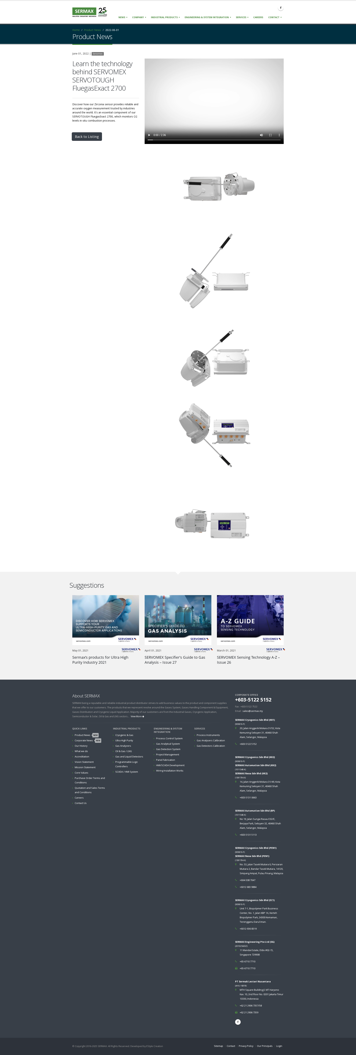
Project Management (167, 754)
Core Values (81, 772)
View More (136, 716)
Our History (81, 745)
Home (76, 30)
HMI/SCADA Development (170, 765)
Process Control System (169, 738)
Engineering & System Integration (207, 17)
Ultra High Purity (124, 740)
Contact (273, 17)
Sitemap (218, 1046)
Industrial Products (164, 17)
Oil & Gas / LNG (123, 751)
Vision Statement (84, 762)
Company (138, 17)
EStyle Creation (154, 1046)
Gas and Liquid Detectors (129, 756)
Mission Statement (85, 767)
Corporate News (87, 740)
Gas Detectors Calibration (211, 745)
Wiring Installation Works (169, 770)
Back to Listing (87, 136)
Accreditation (82, 756)
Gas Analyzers (123, 745)
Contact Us (81, 803)
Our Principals (265, 1046)
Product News (92, 30)
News (121, 17)
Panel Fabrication (165, 760)
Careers (258, 17)
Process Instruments (208, 735)
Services (241, 17)
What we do (81, 751)
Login (279, 1046)
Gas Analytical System (168, 743)
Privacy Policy (246, 1046)
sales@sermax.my (253, 711)
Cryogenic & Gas (124, 735)
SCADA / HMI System (126, 771)
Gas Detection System (168, 749)
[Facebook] (281, 8)
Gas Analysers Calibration (211, 740)
